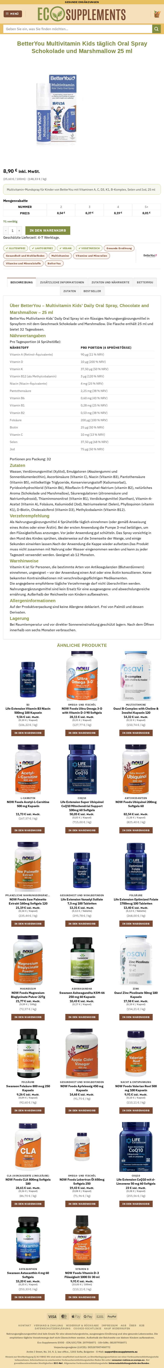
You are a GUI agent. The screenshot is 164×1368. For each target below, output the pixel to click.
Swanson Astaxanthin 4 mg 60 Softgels (28, 1275)
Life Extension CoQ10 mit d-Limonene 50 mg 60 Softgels (135, 1182)
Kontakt (24, 1325)
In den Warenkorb (48, 230)
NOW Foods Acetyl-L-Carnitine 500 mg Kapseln (28, 804)
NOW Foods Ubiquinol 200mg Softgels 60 (136, 804)
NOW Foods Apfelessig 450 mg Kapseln (81, 1088)
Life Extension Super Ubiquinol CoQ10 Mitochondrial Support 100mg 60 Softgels (82, 806)
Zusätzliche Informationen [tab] (62, 282)
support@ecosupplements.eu (121, 1351)
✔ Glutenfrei (15, 248)
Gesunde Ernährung (119, 248)
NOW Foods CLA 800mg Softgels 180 (28, 1182)
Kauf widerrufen (117, 1328)
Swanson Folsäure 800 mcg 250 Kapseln (28, 1088)
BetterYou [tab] (145, 282)
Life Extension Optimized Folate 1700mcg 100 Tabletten (136, 901)
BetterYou (54, 263)
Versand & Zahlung (48, 1325)
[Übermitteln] (156, 29)
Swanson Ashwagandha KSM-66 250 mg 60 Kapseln (82, 995)
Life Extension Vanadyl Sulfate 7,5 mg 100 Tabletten (82, 901)
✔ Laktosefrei (42, 248)
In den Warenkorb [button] (28, 732)
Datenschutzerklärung (52, 1328)
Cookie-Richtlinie (87, 1328)
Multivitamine (60, 255)
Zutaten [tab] (69, 291)
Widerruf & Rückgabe (82, 1325)
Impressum (110, 1325)
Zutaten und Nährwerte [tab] (110, 282)
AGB (123, 1325)
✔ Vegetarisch (89, 248)
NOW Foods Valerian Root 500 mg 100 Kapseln (136, 1088)
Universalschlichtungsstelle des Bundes (129, 1363)
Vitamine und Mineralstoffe (23, 263)
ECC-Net (58, 1363)
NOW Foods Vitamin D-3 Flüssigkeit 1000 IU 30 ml (82, 1275)
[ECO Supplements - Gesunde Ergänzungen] (82, 14)
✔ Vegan (66, 248)
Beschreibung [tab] (21, 282)
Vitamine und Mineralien (91, 255)
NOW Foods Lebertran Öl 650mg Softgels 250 (82, 1182)
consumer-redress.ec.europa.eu (128, 1360)
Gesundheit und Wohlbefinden (25, 255)
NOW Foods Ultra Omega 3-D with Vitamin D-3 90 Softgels (82, 711)
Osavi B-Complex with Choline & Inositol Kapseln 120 (135, 711)
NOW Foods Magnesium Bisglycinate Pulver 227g (28, 995)
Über (132, 1325)
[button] (13, 14)
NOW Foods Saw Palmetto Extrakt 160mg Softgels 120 (28, 901)
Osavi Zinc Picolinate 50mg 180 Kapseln (136, 995)
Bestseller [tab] (92, 291)
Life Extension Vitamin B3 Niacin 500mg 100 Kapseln (28, 711)
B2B (142, 1325)
